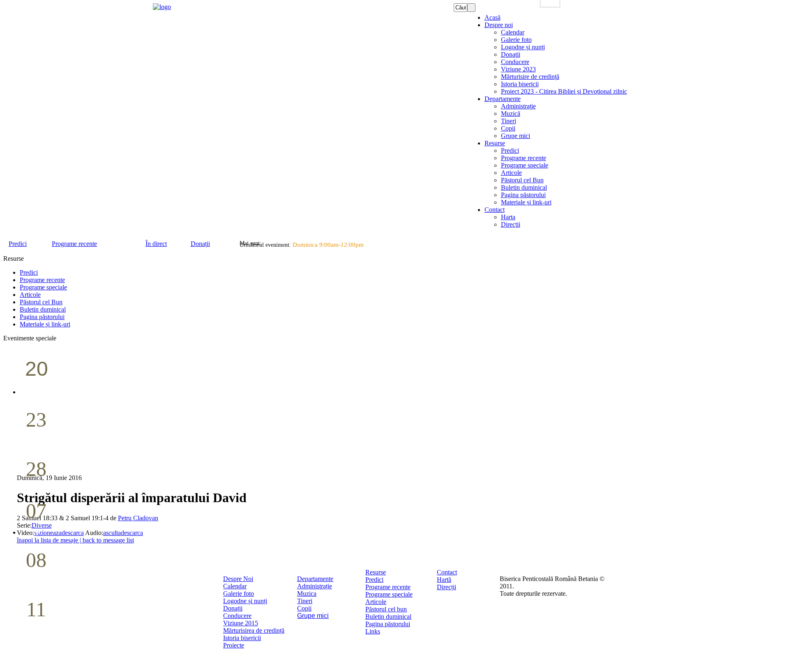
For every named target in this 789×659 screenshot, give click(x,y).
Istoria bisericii (242, 637)
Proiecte (233, 645)
